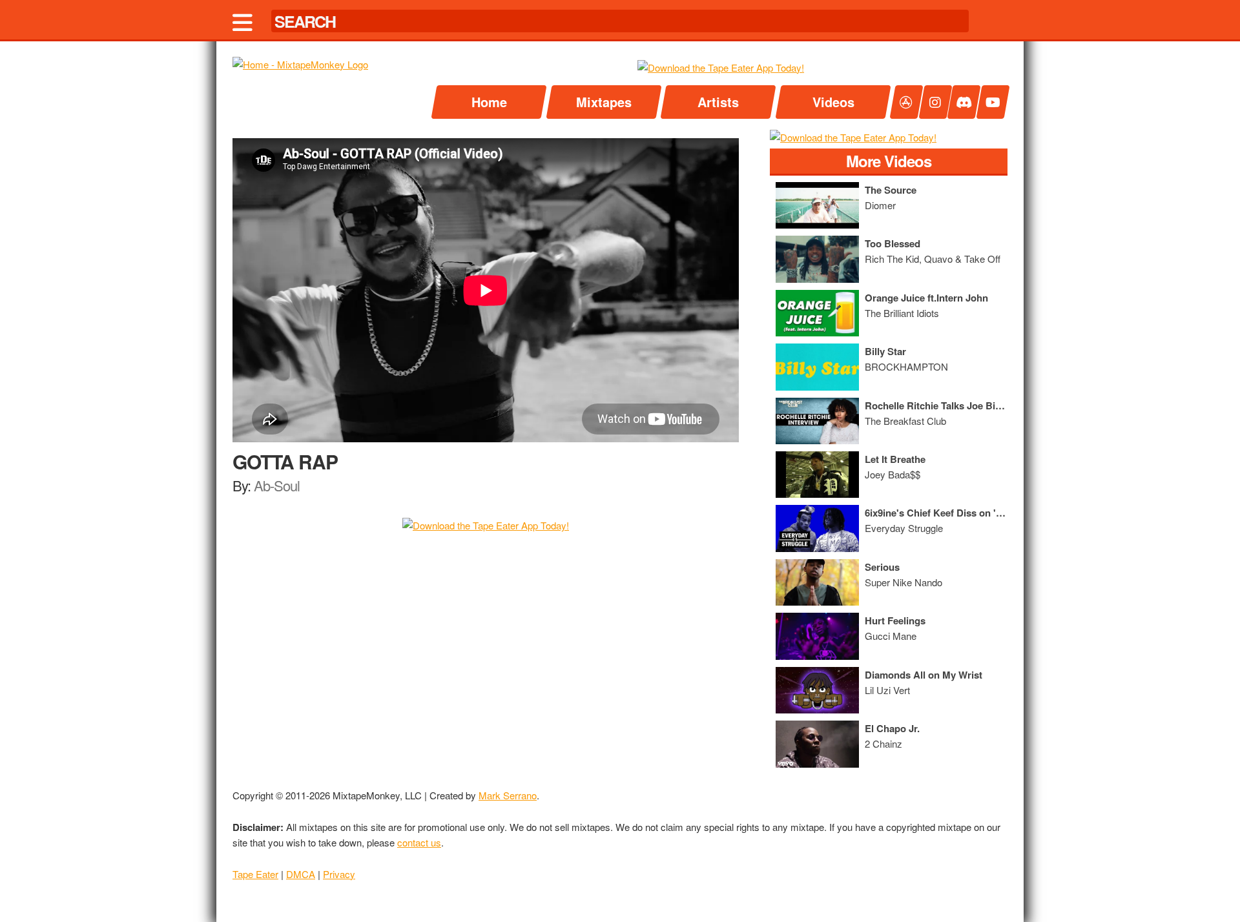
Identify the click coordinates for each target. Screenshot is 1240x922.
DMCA (300, 874)
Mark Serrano (508, 795)
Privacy (339, 874)
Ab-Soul (277, 485)
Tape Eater (255, 874)
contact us (419, 842)
